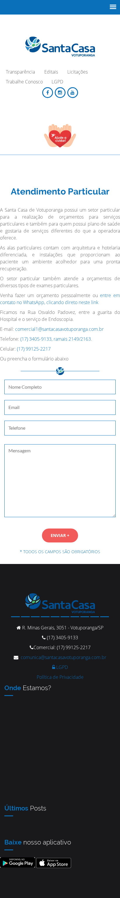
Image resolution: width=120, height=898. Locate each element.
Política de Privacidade (60, 677)
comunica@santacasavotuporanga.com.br (63, 657)
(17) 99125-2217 (34, 349)
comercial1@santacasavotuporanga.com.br (59, 329)
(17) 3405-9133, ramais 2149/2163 (55, 339)
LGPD (61, 667)
